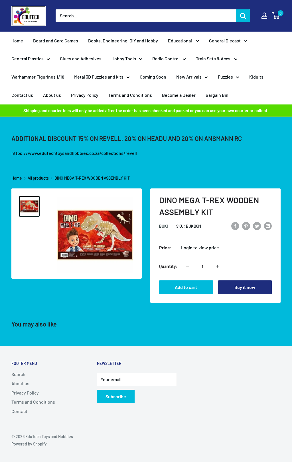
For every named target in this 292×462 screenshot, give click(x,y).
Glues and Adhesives (81, 58)
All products (38, 178)
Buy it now (244, 287)
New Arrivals (189, 76)
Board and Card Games (55, 40)
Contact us (22, 95)
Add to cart (186, 287)
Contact (19, 411)
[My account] (264, 16)
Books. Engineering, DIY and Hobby (123, 40)
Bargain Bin (217, 95)
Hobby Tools (123, 58)
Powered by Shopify (29, 444)
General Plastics (27, 58)
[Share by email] (268, 225)
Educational (180, 40)
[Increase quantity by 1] (218, 266)
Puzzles (225, 76)
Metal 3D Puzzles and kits (98, 76)
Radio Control (166, 58)
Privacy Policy (84, 95)
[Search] (243, 15)
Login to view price (200, 247)
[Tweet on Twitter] (257, 225)
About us (52, 95)
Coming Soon (153, 76)
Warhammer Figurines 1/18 (37, 76)
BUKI (163, 226)
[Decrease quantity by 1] (187, 266)
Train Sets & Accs (213, 58)
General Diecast (225, 40)
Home (17, 40)
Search (18, 374)
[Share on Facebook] (235, 225)
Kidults (256, 76)
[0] (275, 15)
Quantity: (168, 266)
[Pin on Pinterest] (246, 225)
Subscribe (116, 396)
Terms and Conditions (130, 95)
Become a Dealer (179, 95)
